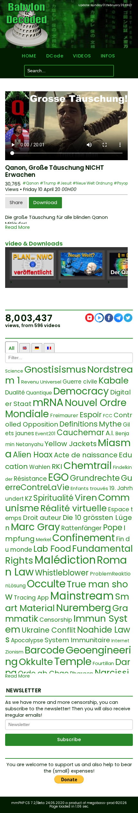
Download (45, 202)
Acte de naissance (85, 455)
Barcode (45, 650)
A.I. (110, 432)
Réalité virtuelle (73, 508)
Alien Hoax (33, 454)
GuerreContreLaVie (68, 482)
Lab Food (52, 549)
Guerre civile (80, 381)
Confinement (83, 538)
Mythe (110, 424)
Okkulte (36, 661)
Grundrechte (95, 478)
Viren (86, 498)
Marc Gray (35, 527)
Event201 (45, 433)
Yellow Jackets (71, 444)
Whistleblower (62, 572)
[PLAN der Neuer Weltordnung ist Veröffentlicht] (33, 265)
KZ (28, 498)
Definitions (78, 424)
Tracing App (31, 597)
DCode (55, 56)
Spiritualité (53, 498)
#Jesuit (64, 183)
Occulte (46, 583)
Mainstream (82, 595)
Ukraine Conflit (49, 630)
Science (14, 371)
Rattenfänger (81, 528)
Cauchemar (80, 432)
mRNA (48, 402)
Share (16, 202)
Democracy (81, 391)
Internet (120, 640)
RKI (57, 466)
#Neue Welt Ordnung (93, 183)
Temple (72, 661)
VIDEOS (82, 56)
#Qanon (30, 183)
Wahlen (39, 467)
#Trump (48, 183)
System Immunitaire (77, 640)
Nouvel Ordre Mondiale (65, 408)
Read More (17, 227)
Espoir (91, 415)
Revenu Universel (41, 381)
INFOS (108, 56)
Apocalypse (27, 640)
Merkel (43, 539)
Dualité (15, 392)
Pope (112, 527)
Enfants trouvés (89, 488)
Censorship (55, 620)
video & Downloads (34, 243)
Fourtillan (103, 663)
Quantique (39, 392)
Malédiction (65, 559)
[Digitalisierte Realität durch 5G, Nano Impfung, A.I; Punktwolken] (81, 265)
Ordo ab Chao (43, 673)
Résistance (30, 478)
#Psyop (121, 183)
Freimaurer (64, 415)
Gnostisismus (55, 369)
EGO (58, 477)
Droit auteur (42, 517)
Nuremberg (83, 608)
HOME (29, 56)
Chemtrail (88, 465)
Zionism (14, 651)
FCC (107, 415)
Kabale (114, 380)
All (11, 348)
